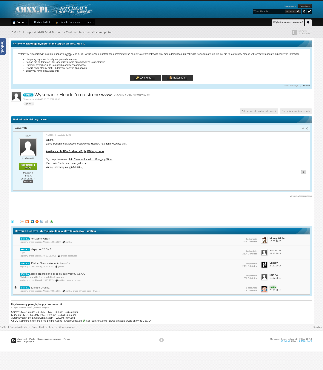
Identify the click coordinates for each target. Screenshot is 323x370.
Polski (32, 339)
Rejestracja (305, 6)
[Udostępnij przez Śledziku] (32, 221)
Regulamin (318, 327)
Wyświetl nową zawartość (288, 22)
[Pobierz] (51, 221)
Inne (89, 22)
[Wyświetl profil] (28, 147)
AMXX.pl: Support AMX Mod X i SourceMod (22, 327)
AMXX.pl (294, 341)
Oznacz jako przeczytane (49, 339)
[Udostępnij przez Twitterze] (12, 221)
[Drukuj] (46, 221)
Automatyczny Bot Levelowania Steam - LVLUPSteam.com (43, 317)
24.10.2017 (275, 265)
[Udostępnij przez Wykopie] (22, 221)
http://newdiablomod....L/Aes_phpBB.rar (90, 159)
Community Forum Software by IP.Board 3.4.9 (291, 339)
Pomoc (67, 339)
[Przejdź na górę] (161, 340)
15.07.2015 (275, 278)
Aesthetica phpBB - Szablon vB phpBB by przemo (75, 151)
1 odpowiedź (251, 288)
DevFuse (306, 85)
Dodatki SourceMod (69, 22)
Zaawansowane (304, 11)
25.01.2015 (275, 290)
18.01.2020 (275, 241)
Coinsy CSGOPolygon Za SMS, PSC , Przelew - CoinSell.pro (44, 312)
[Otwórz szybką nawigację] (308, 22)
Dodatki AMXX (41, 22)
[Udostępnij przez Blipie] (27, 221)
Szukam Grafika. (40, 287)
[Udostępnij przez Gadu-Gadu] (37, 221)
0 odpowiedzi (251, 239)
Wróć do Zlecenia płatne (301, 196)
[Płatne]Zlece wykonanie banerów (50, 263)
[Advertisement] (79, 207)
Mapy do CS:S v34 (41, 249)
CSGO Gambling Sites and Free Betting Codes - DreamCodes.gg (46, 320)
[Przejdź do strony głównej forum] (52, 9)
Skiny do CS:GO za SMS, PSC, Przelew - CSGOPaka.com (43, 315)
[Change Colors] (309, 11)
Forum (19, 22)
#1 (303, 128)
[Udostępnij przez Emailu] (41, 221)
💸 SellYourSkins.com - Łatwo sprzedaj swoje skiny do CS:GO (116, 320)
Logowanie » (290, 6)
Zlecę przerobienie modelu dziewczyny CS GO (57, 273)
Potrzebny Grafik (40, 238)
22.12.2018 (275, 253)
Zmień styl (22, 339)
